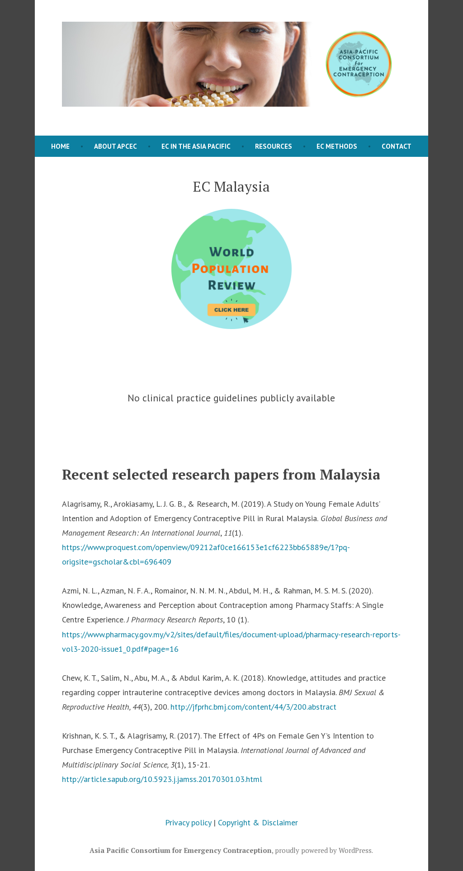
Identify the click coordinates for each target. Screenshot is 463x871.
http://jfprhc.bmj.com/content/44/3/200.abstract (253, 707)
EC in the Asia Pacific (196, 146)
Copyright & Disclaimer (258, 822)
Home (60, 146)
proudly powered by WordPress (323, 850)
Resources (273, 146)
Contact (396, 146)
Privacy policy (188, 822)
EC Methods (337, 146)
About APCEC (115, 146)
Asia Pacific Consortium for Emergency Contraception (181, 850)
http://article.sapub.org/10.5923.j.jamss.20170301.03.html (162, 779)
